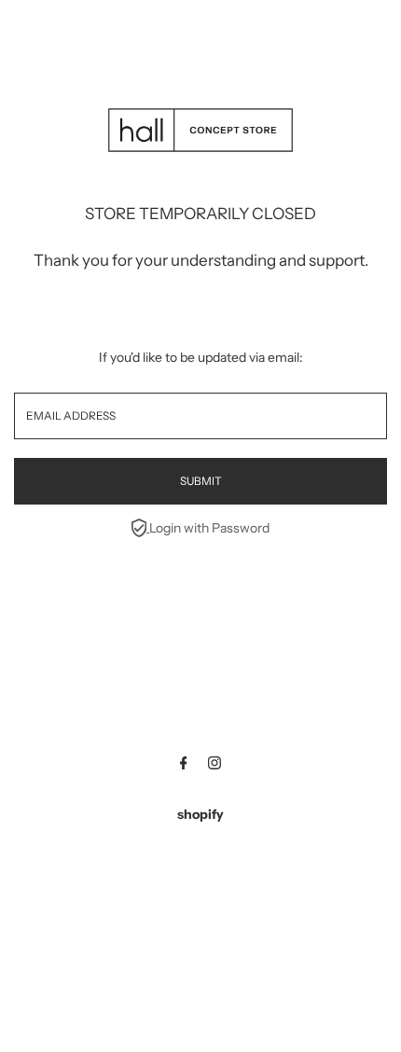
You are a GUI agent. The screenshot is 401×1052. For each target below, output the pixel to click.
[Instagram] (214, 764)
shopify (200, 814)
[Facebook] (183, 764)
